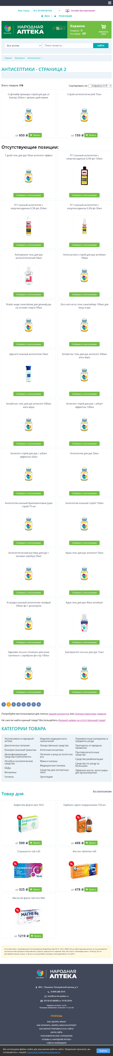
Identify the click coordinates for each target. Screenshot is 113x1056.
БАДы (8, 768)
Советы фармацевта (57, 1043)
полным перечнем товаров (90, 713)
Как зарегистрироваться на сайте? (56, 1029)
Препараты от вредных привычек (88, 746)
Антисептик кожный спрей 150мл (84, 503)
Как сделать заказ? (56, 1021)
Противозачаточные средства (87, 753)
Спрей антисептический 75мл (84, 94)
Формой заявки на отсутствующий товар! (81, 720)
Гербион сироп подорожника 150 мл (84, 805)
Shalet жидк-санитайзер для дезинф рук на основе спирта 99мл (28, 306)
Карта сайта (56, 1032)
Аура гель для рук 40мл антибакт (84, 602)
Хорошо (103, 1051)
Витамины (10, 772)
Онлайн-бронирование (83, 10)
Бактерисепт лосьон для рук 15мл (84, 652)
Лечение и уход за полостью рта (56, 755)
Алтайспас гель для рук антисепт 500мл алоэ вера (28, 405)
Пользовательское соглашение (57, 1036)
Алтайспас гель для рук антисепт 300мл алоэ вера (84, 355)
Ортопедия (46, 777)
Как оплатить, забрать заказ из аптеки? (56, 1025)
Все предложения (102, 791)
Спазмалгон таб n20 (28, 851)
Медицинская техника (52, 765)
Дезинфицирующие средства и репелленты (18, 755)
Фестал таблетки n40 (84, 851)
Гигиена (9, 777)
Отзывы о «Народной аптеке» (56, 1039)
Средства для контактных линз (54, 771)
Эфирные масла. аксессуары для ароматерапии (91, 771)
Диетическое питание (17, 745)
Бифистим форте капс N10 (29, 805)
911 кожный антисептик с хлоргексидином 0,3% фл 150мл (84, 157)
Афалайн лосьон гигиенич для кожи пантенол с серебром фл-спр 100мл (28, 653)
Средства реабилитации (89, 759)
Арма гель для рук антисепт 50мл (84, 552)
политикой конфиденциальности (43, 1052)
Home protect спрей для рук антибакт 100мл (84, 256)
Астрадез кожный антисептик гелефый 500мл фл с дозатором (29, 604)
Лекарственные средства (54, 745)
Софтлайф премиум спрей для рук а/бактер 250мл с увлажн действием (28, 96)
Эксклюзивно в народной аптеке (19, 739)
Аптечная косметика (51, 750)
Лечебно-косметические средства (19, 762)
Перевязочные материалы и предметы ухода (91, 739)
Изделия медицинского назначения (53, 739)
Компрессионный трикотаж (20, 750)
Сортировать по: (78, 85)
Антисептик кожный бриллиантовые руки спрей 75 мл (28, 504)
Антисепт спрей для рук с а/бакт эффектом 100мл (84, 405)
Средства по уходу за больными (87, 764)
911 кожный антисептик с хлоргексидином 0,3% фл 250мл (29, 206)
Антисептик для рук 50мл (84, 453)
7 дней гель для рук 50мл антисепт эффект (29, 155)
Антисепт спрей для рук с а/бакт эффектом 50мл (28, 455)
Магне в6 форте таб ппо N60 (29, 898)
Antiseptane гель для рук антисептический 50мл (29, 256)
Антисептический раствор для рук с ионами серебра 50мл (28, 554)
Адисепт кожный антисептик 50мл (28, 354)
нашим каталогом (59, 713)
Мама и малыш (48, 761)
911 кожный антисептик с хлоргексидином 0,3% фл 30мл (84, 206)
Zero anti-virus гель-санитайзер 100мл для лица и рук (84, 306)
